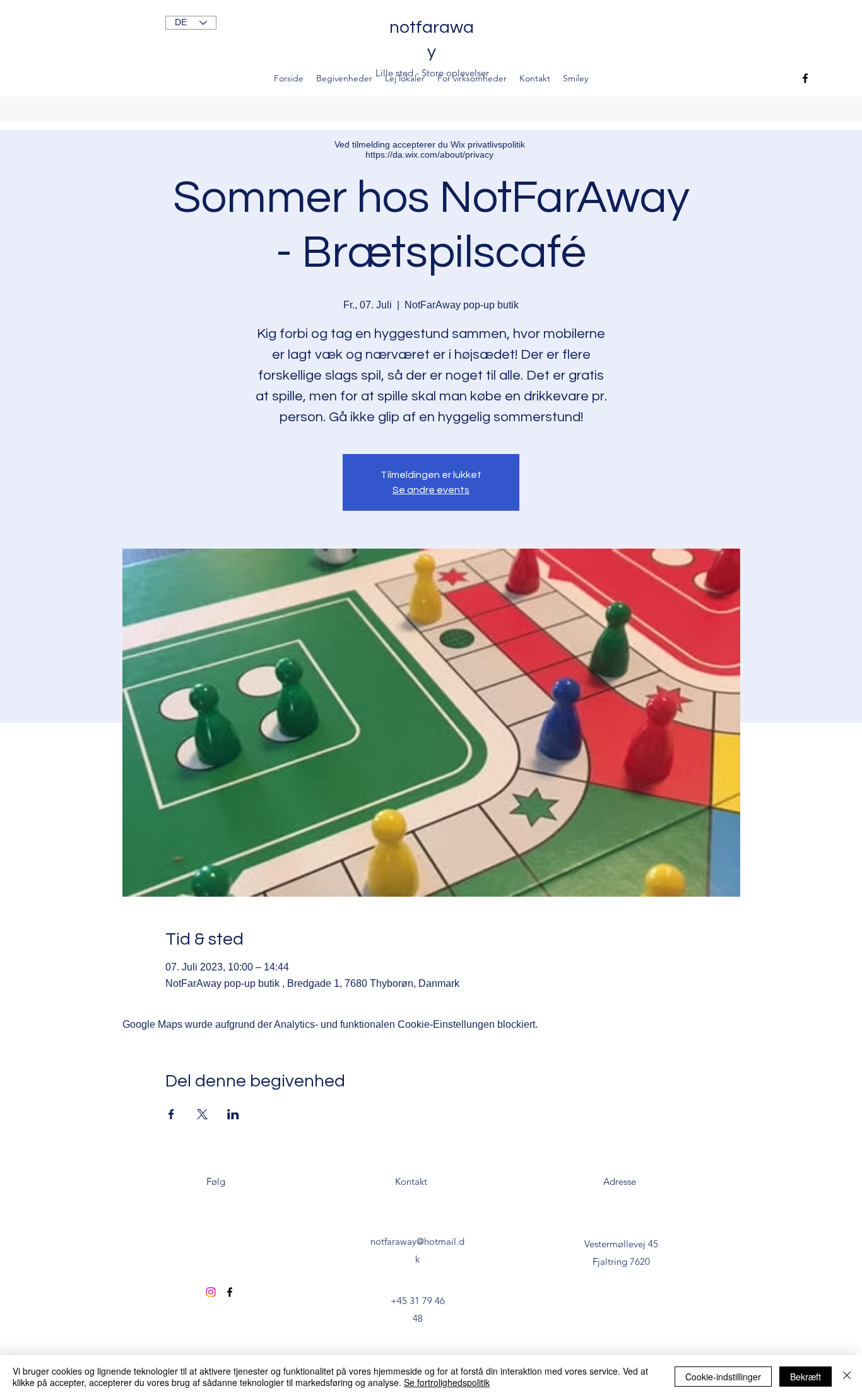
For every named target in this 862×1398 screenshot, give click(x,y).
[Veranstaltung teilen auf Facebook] (171, 1114)
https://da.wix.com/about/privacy (429, 154)
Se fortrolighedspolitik (447, 1382)
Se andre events (431, 490)
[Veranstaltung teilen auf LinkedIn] (233, 1114)
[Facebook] (805, 78)
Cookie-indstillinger (723, 1376)
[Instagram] (210, 1292)
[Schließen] (846, 1376)
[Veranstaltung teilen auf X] (202, 1114)
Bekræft (805, 1376)
